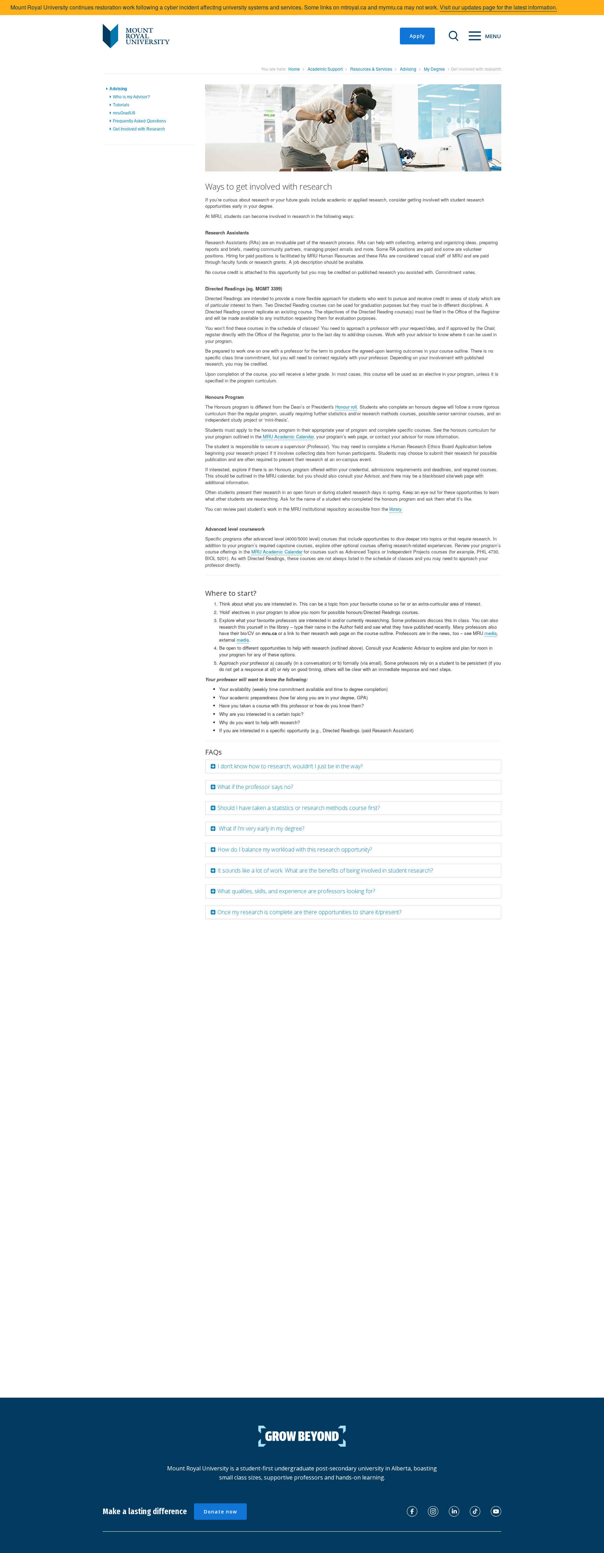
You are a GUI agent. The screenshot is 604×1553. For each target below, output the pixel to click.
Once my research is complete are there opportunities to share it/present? (309, 912)
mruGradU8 (124, 113)
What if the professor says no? (255, 787)
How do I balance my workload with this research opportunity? (294, 849)
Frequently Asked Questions (139, 121)
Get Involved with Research (139, 129)
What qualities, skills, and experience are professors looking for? (296, 891)
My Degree (434, 69)
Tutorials (121, 105)
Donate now (220, 1511)
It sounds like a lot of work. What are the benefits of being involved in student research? (325, 870)
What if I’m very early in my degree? (260, 828)
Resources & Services (371, 69)
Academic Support (325, 69)
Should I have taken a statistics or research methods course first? (298, 808)
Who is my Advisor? (131, 96)
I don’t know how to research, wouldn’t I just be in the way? (289, 766)
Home (294, 69)
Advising (408, 69)
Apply (417, 36)
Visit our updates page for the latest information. (498, 7)
